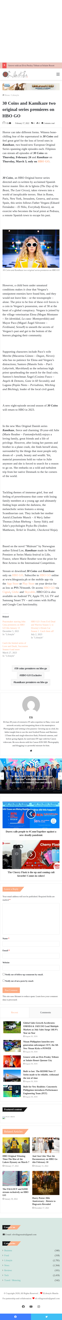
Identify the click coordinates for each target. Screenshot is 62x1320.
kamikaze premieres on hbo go (31, 682)
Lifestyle (15, 95)
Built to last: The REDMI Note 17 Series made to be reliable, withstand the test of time (41, 1074)
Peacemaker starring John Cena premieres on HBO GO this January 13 (14, 624)
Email (6, 950)
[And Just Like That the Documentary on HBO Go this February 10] (45, 1145)
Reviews (8, 1270)
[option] (31, 776)
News (6, 1265)
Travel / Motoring (12, 1280)
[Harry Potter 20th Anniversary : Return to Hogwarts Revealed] (45, 1183)
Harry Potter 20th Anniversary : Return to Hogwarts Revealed (43, 1201)
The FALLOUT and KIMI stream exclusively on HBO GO (15, 1192)
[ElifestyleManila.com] (15, 74)
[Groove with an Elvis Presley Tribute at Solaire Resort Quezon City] (12, 1061)
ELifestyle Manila (50, 1293)
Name (6, 938)
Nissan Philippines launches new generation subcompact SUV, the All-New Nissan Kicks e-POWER (41, 1045)
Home (7, 95)
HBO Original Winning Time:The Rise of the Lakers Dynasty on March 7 (16, 1159)
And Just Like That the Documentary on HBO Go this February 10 (44, 1159)
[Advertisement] (31, 31)
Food (6, 1255)
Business (8, 1250)
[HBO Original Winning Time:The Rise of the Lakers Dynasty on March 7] (16, 1145)
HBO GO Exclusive (31, 675)
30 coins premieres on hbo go (31, 668)
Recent (14, 1012)
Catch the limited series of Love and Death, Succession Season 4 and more (15, 646)
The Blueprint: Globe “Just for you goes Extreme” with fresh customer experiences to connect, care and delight (31, 779)
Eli (8, 123)
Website (6, 962)
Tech (6, 1275)
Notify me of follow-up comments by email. (24, 974)
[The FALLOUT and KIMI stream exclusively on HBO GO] (16, 1178)
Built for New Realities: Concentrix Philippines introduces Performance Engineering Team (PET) (40, 1090)
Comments (45, 1012)
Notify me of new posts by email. (19, 981)
